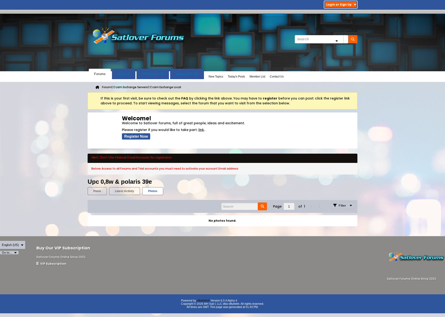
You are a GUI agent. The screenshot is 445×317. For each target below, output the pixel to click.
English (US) (10, 245)
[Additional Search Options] (336, 41)
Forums (99, 74)
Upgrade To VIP (187, 74)
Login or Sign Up (339, 4)
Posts (97, 191)
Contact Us (277, 76)
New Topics (216, 76)
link (201, 129)
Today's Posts (236, 76)
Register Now (136, 136)
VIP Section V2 (153, 74)
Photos (152, 191)
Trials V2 (123, 74)
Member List (257, 76)
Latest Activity (124, 191)
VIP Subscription (53, 264)
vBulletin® (203, 300)
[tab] (97, 191)
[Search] (352, 39)
